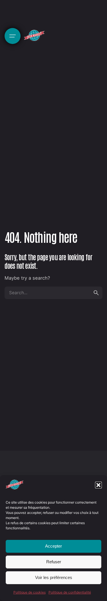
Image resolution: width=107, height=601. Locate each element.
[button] (98, 485)
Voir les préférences (53, 577)
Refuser (53, 561)
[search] (96, 293)
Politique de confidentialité (70, 592)
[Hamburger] (13, 36)
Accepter (53, 546)
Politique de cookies (29, 592)
